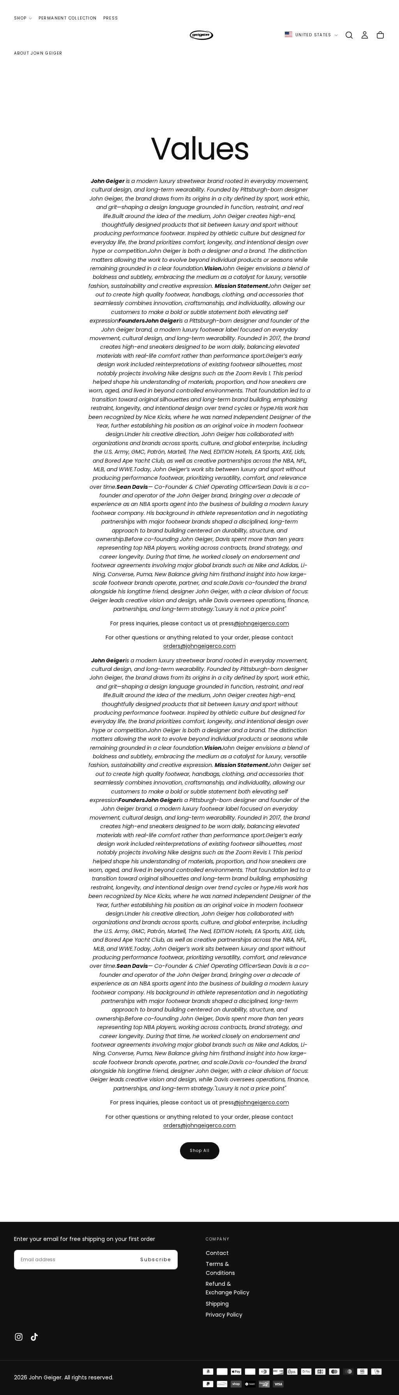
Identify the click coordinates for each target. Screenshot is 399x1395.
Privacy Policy (224, 1315)
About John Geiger (38, 53)
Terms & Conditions (220, 1268)
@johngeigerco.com (261, 623)
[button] (349, 35)
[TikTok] (34, 1337)
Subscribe (155, 1259)
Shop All (200, 1151)
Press (110, 18)
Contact (217, 1253)
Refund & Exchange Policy (227, 1288)
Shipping (217, 1304)
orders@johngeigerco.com (199, 646)
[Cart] (380, 35)
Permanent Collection (68, 18)
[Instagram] (18, 1337)
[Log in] (364, 35)
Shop (20, 18)
